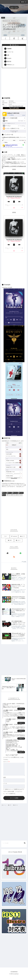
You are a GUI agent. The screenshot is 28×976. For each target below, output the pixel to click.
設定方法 (9, 61)
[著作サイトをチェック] (7, 553)
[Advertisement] (14, 82)
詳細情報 (9, 48)
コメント (6, 761)
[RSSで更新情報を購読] (14, 556)
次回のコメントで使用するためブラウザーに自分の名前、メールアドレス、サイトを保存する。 (13, 791)
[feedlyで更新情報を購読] (20, 553)
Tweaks (21, 492)
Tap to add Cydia (14, 108)
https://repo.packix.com (18, 106)
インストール (10, 51)
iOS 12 (10, 492)
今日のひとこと (10, 64)
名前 (4, 777)
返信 (21, 708)
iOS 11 (5, 492)
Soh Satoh (20, 494)
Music (9, 494)
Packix (14, 494)
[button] (22, 38)
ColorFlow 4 (9, 162)
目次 (13, 45)
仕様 (8, 55)
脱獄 (4, 494)
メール (5, 783)
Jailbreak (16, 492)
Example (9, 58)
